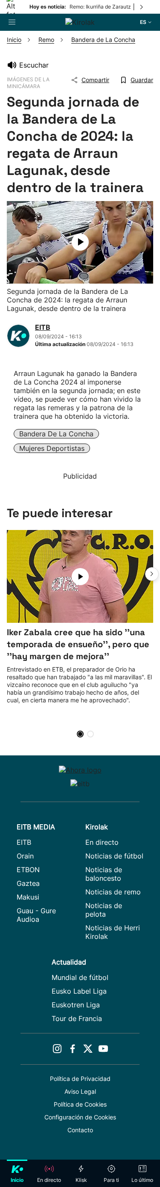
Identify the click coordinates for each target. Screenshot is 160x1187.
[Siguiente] (142, 7)
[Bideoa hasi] (80, 242)
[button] (152, 574)
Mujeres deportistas (51, 448)
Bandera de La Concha (56, 433)
